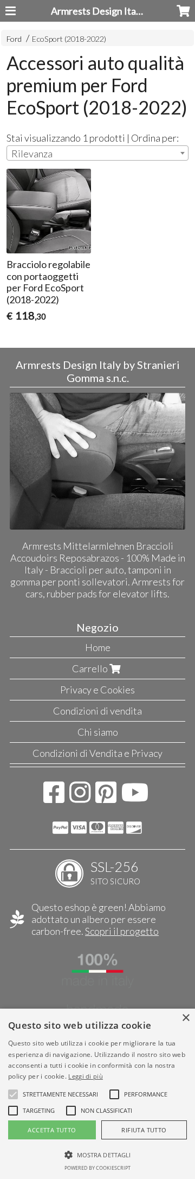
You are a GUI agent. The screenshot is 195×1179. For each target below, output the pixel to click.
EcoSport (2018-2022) (69, 38)
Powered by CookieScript (97, 1167)
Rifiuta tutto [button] (143, 1130)
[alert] (97, 1094)
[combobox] (97, 153)
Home (97, 647)
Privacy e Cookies (97, 690)
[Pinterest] (105, 798)
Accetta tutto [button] (52, 1130)
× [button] (185, 1018)
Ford (14, 38)
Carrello (90, 668)
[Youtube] (135, 798)
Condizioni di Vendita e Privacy (97, 753)
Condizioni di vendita (97, 711)
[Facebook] (53, 798)
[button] (60, 1094)
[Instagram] (79, 798)
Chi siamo (97, 732)
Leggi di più (85, 1076)
